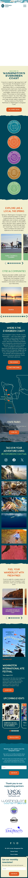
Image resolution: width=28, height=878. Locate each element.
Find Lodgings (14, 362)
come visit (14, 432)
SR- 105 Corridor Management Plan (14, 848)
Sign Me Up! (14, 773)
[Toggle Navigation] (25, 6)
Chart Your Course (14, 367)
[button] (8, 263)
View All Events (14, 737)
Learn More (8, 690)
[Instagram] (17, 843)
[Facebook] (11, 843)
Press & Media (14, 854)
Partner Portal (14, 851)
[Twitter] (14, 843)
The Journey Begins (14, 109)
